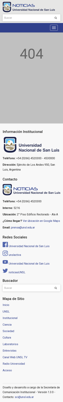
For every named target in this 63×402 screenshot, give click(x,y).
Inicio (6, 305)
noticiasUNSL (17, 272)
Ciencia (7, 324)
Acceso (7, 370)
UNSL (6, 311)
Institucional (10, 318)
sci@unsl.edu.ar (24, 397)
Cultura (7, 337)
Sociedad (8, 331)
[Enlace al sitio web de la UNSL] (31, 144)
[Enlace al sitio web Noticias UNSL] (31, 190)
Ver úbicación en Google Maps (41, 221)
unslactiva (15, 255)
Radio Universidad (14, 363)
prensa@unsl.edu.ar (23, 227)
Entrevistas (9, 350)
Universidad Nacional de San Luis (29, 246)
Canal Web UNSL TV (15, 357)
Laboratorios (10, 344)
